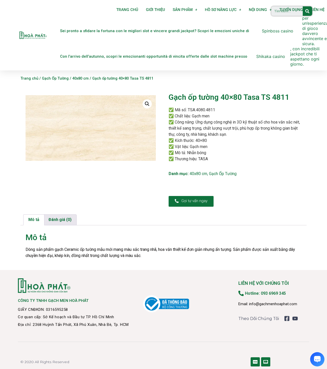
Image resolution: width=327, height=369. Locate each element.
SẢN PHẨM (183, 9)
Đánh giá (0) (60, 219)
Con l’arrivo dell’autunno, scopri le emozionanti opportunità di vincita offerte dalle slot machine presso (153, 56)
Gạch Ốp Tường (55, 78)
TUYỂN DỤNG (291, 9)
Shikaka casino (270, 56)
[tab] (33, 220)
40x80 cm (80, 78)
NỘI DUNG (258, 9)
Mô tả (33, 219)
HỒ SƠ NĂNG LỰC (221, 9)
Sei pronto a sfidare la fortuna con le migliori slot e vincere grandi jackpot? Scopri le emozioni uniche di (154, 31)
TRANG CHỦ (127, 9)
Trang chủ (29, 78)
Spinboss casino (277, 30)
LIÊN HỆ (317, 9)
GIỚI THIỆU (155, 9)
